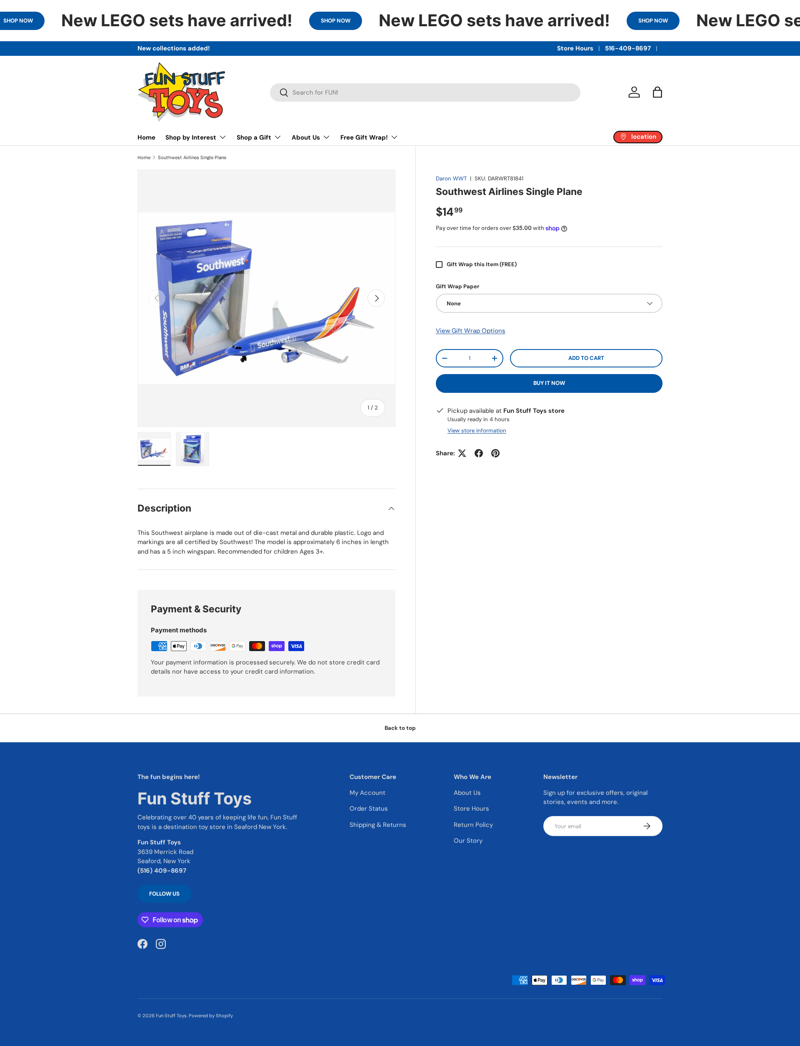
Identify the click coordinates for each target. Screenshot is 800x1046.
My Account (367, 793)
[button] (657, 92)
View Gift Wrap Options (470, 331)
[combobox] (425, 92)
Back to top (400, 727)
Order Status (369, 808)
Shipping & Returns (378, 825)
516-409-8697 (628, 48)
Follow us (164, 893)
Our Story (468, 840)
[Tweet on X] (462, 453)
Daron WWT (451, 178)
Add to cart (586, 358)
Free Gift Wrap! (364, 137)
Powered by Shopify (211, 1016)
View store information (477, 430)
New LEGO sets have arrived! (176, 20)
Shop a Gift (254, 137)
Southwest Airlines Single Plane (192, 157)
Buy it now (549, 383)
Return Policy (473, 825)
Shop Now (335, 20)
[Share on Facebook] (478, 453)
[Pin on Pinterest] (495, 453)
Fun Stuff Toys (171, 1016)
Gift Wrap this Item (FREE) (482, 264)
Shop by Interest (190, 137)
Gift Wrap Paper (457, 286)
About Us (306, 137)
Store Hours (575, 48)
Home (146, 137)
